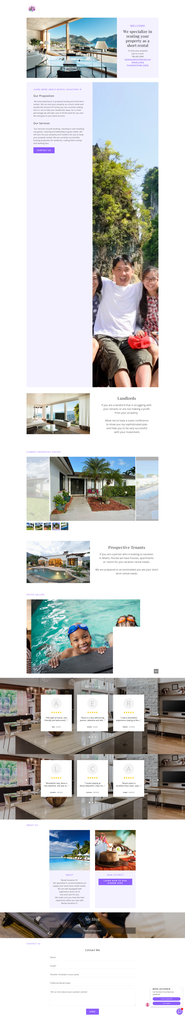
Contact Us (44, 150)
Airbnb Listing (137, 62)
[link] (32, 8)
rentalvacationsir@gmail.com (138, 59)
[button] (179, 1011)
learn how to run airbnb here (115, 882)
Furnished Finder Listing (137, 65)
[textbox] (92, 957)
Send (93, 1011)
